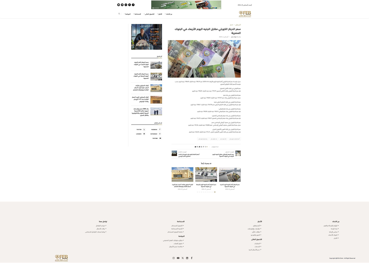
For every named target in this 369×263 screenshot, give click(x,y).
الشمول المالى (149, 8)
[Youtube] (118, 1)
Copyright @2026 (334, 252)
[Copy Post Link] (197, 141)
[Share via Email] (195, 141)
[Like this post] (205, 141)
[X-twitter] (182, 252)
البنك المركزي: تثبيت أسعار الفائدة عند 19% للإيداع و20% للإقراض (140, 93)
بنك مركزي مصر (214, 133)
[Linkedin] (122, 1)
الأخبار (160, 8)
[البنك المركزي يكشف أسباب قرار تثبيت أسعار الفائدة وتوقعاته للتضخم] (182, 168)
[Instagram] (126, 1)
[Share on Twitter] (201, 141)
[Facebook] (133, 1)
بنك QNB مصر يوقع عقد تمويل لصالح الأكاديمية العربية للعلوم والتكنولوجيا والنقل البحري (140, 106)
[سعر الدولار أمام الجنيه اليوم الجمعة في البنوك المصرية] (206, 168)
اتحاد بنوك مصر (223, 133)
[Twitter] (129, 1)
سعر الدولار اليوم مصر (203, 133)
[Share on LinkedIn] (199, 141)
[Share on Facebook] (203, 141)
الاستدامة (138, 8)
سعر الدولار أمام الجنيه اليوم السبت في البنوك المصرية (230, 179)
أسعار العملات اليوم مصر (234, 133)
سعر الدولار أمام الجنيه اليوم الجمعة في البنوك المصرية (206, 179)
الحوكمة (127, 8)
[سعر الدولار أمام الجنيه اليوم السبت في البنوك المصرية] (230, 168)
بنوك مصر (233, 31)
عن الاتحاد (169, 8)
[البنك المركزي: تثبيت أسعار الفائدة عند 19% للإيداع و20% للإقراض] (156, 94)
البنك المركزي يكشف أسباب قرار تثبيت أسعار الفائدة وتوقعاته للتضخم (182, 179)
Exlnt (342, 252)
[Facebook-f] (191, 252)
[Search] (119, 8)
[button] (174, 173)
